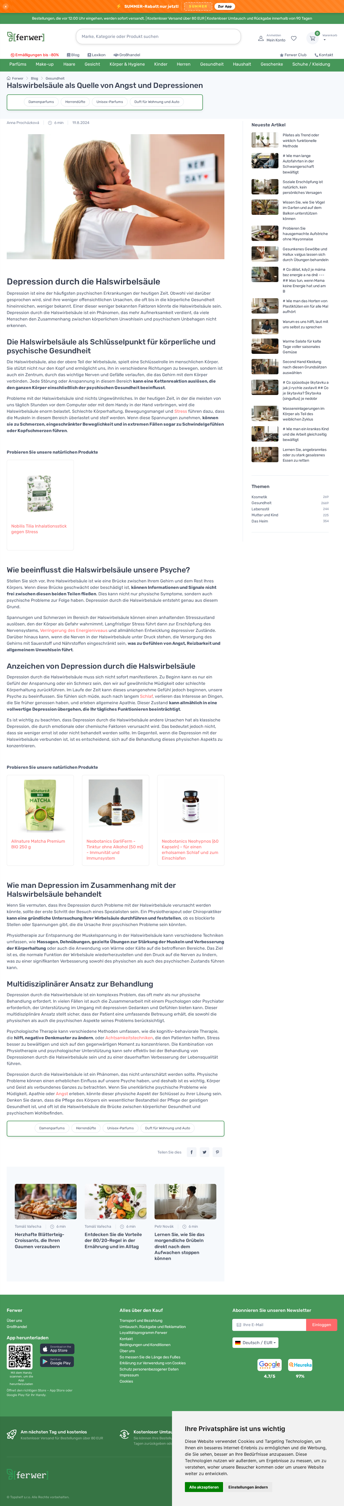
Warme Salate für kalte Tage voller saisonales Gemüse (302, 346)
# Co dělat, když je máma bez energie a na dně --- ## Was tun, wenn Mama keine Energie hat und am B (304, 280)
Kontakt (326, 55)
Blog (75, 55)
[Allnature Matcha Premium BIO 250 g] (40, 803)
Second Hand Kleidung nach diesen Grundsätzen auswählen (305, 367)
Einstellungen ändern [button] (248, 1487)
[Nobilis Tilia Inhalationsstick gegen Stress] (40, 488)
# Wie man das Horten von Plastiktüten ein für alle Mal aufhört (305, 306)
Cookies (126, 1381)
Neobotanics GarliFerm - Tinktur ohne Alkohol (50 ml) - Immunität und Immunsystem (115, 849)
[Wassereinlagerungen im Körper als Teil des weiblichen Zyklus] (265, 413)
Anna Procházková (23, 122)
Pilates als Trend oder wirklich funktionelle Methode (301, 140)
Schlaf (146, 696)
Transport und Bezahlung (141, 1320)
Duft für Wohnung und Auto (156, 102)
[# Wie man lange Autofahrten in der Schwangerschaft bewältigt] (265, 164)
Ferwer (17, 78)
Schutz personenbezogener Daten (149, 1369)
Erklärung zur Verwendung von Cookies (153, 1363)
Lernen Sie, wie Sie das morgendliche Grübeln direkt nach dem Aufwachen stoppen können (180, 1246)
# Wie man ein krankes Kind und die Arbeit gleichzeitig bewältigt (306, 434)
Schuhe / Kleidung (311, 64)
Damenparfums (41, 102)
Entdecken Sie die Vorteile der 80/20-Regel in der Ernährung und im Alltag (113, 1240)
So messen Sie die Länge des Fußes (150, 1357)
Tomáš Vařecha (28, 1226)
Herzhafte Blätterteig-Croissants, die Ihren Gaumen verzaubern (39, 1240)
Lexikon (99, 55)
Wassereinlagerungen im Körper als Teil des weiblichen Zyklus (303, 413)
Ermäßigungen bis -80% (37, 55)
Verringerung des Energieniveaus (74, 630)
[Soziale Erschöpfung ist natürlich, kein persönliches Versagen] (265, 187)
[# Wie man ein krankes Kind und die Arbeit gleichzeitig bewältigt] (265, 434)
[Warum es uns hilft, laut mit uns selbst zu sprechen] (265, 326)
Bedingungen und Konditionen (145, 1345)
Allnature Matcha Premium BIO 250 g (38, 844)
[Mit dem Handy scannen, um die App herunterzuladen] (21, 1356)
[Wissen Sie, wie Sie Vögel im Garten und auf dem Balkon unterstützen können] (265, 210)
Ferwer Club (296, 55)
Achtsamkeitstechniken (129, 1037)
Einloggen (321, 1324)
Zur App (225, 6)
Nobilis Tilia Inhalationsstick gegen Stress (39, 529)
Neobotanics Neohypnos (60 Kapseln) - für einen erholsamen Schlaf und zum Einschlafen (190, 849)
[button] (57, 1349)
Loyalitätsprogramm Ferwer (143, 1332)
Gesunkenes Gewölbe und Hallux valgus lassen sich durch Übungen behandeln (305, 254)
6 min (58, 122)
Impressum (129, 1375)
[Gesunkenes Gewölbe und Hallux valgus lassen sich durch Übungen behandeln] (265, 254)
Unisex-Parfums (109, 102)
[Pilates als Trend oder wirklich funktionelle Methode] (265, 140)
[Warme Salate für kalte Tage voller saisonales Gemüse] (265, 346)
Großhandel (129, 55)
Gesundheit (55, 78)
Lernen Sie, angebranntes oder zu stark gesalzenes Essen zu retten (305, 454)
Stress (180, 411)
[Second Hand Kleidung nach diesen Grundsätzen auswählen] (265, 367)
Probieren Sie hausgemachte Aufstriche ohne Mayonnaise (305, 233)
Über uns (14, 1320)
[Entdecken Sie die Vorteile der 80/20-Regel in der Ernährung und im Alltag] (115, 1201)
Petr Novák (164, 1226)
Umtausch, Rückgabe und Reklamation (153, 1327)
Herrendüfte (75, 102)
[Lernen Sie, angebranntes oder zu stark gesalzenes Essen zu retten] (265, 455)
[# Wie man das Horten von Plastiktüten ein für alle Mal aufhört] (265, 306)
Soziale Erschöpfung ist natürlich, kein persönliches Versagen (303, 187)
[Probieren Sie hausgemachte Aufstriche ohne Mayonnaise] (265, 234)
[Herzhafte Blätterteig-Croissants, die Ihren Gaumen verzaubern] (46, 1201)
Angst (62, 1093)
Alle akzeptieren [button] (204, 1487)
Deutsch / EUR (257, 1342)
